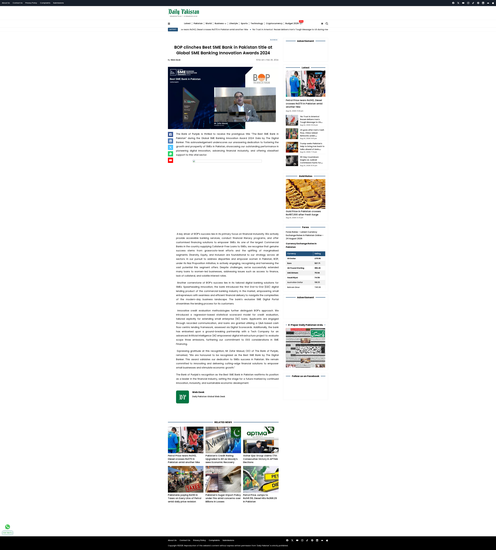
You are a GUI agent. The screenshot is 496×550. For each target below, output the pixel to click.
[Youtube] (463, 3)
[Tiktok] (473, 3)
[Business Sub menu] (225, 22)
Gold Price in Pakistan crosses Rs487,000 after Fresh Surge (303, 197)
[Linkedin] (483, 3)
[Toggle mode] (322, 22)
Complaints (45, 3)
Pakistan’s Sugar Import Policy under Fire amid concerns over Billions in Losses (223, 487)
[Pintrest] (478, 3)
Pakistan (198, 22)
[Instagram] (468, 3)
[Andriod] (488, 3)
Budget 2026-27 (293, 22)
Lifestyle (233, 22)
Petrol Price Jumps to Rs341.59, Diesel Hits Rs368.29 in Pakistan (260, 487)
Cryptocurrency (274, 22)
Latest (187, 22)
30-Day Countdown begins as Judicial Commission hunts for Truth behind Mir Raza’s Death (311, 148)
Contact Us (17, 3)
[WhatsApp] (170, 152)
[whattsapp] (7, 527)
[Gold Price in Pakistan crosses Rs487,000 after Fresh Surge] (305, 178)
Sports (244, 22)
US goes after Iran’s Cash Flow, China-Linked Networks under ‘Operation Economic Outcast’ (312, 121)
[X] (170, 146)
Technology (257, 22)
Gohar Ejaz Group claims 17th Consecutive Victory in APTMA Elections (260, 447)
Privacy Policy (31, 3)
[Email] (170, 159)
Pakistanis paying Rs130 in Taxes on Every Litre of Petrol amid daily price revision (184, 487)
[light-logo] (184, 12)
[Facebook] (453, 3)
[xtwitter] (458, 3)
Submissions (58, 3)
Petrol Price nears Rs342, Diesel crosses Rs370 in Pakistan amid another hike (184, 447)
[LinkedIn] (170, 139)
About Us (6, 3)
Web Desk (176, 58)
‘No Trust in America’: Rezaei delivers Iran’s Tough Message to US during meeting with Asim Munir (254, 28)
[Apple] (493, 3)
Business (219, 22)
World (209, 22)
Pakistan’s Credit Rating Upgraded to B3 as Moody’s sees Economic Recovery (222, 447)
